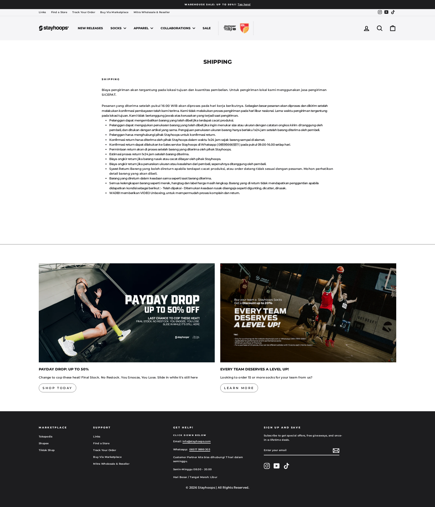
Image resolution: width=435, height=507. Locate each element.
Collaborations (176, 28)
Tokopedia (46, 436)
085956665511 (228, 144)
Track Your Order (83, 12)
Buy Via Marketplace (114, 12)
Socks (116, 28)
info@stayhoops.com (197, 441)
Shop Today (57, 388)
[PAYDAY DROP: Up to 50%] (127, 312)
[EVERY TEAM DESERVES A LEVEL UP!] (308, 312)
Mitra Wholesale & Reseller (152, 12)
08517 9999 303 (199, 449)
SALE (207, 28)
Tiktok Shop (47, 450)
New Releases (90, 28)
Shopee (44, 443)
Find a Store (59, 12)
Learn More (239, 388)
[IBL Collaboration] (244, 28)
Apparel (141, 28)
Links (42, 12)
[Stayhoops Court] (230, 28)
